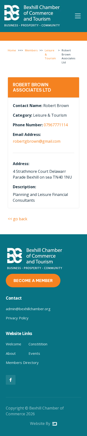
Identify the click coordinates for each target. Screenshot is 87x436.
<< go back (17, 218)
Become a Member (33, 280)
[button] (77, 16)
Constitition (38, 344)
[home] (32, 16)
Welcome (13, 344)
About (11, 353)
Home (12, 50)
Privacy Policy (17, 317)
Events (34, 353)
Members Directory (22, 362)
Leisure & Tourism (50, 54)
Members (31, 50)
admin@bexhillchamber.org (28, 308)
